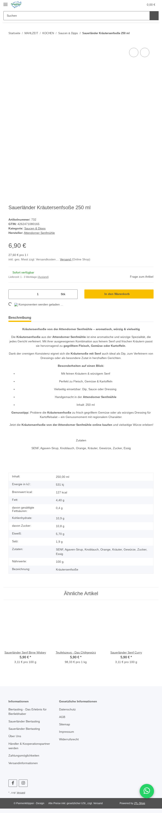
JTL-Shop (140, 810)
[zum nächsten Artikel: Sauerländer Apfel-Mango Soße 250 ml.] (149, 33)
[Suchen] (154, 15)
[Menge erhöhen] (72, 295)
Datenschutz (68, 716)
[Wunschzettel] (133, 4)
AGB (62, 724)
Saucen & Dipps (35, 229)
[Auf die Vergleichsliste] (133, 52)
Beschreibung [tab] (20, 318)
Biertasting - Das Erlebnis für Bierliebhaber (28, 718)
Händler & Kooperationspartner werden (29, 753)
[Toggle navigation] (5, 2)
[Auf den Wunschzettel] (144, 52)
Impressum (67, 739)
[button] (124, 4)
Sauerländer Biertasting (25, 728)
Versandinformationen (24, 770)
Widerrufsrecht (70, 746)
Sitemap (65, 731)
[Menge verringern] (13, 295)
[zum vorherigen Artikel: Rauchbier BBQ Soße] (139, 33)
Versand (68, 260)
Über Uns (15, 743)
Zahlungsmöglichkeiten (24, 763)
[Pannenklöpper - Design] (16, 4)
